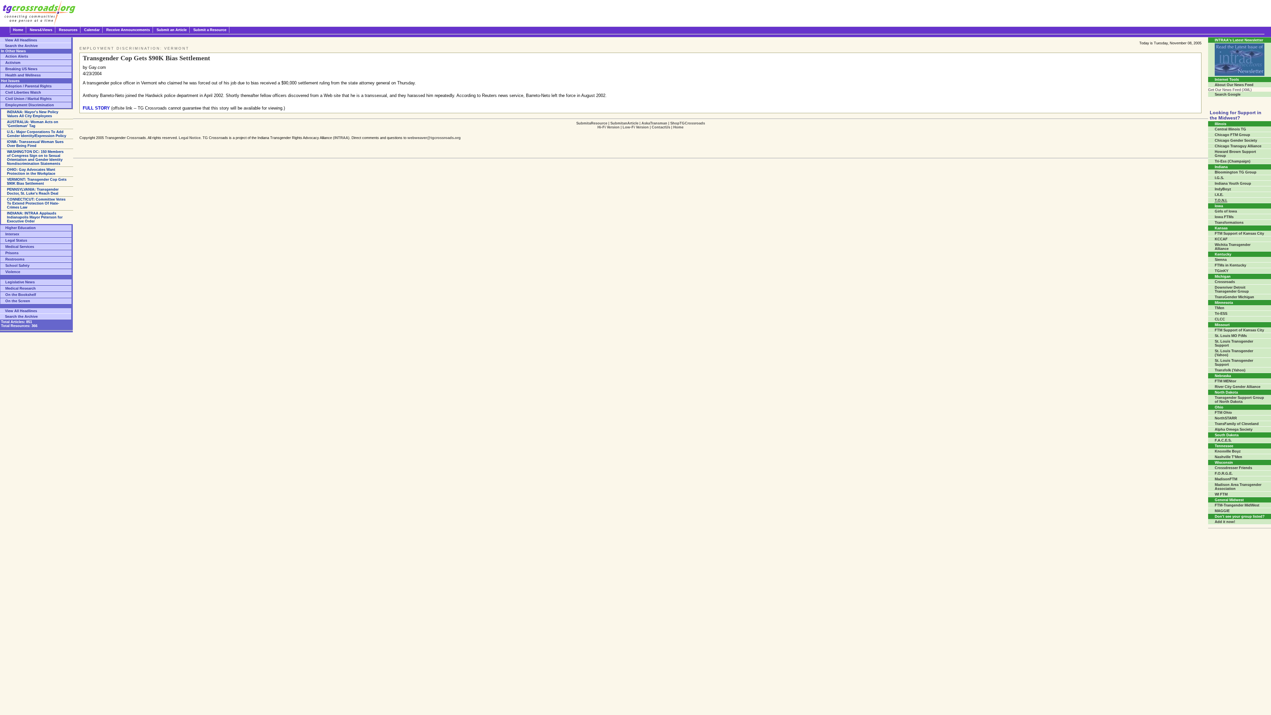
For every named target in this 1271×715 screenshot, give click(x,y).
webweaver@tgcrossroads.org (434, 138)
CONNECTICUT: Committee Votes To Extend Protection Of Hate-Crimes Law (36, 203)
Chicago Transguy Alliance (1238, 146)
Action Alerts (16, 56)
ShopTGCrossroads (687, 123)
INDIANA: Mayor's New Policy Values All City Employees (32, 114)
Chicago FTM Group (1232, 135)
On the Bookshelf (20, 295)
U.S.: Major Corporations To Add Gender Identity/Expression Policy (36, 134)
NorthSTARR (1226, 418)
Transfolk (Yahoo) (1230, 370)
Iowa (1219, 206)
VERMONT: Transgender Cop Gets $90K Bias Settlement (37, 181)
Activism (13, 63)
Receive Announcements (128, 30)
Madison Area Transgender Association (1238, 487)
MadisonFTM (1226, 479)
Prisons (12, 253)
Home (18, 30)
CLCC (1220, 319)
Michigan (1223, 276)
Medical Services (19, 247)
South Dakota (1227, 435)
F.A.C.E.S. (1223, 440)
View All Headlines (21, 40)
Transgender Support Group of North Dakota (1239, 400)
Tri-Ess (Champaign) (1232, 161)
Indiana (1221, 167)
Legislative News (20, 282)
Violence (12, 272)
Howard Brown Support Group (1235, 154)
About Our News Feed (1234, 85)
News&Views (41, 30)
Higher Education (20, 228)
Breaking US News (21, 69)
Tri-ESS (1221, 313)
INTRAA (341, 138)
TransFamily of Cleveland (1237, 424)
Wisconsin (1224, 462)
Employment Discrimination (29, 105)
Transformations (1229, 222)
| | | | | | (640, 125)
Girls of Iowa (1226, 211)
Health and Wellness (23, 75)
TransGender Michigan (1234, 297)
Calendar (92, 30)
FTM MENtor (1225, 381)
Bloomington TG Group (1235, 172)
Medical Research (20, 288)
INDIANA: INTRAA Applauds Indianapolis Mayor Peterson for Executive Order (35, 217)
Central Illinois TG (1230, 129)
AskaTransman (654, 123)
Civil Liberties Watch (23, 92)
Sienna (1221, 260)
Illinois (1220, 124)
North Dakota (1226, 392)
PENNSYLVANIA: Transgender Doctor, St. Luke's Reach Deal (33, 191)
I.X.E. (1219, 195)
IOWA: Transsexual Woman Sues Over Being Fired (35, 144)
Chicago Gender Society (1236, 140)
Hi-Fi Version (608, 127)
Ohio (1219, 407)
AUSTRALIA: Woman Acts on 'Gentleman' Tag (32, 124)
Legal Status (16, 240)
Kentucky (1223, 254)
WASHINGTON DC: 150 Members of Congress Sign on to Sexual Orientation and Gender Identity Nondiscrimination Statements (35, 158)
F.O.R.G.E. (1224, 473)
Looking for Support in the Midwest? (1235, 115)
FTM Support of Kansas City (1239, 233)
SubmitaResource (591, 123)
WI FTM (1221, 494)
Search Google (1228, 94)
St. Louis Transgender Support (1234, 343)
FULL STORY (96, 108)
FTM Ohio (1223, 412)
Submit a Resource (209, 30)
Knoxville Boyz (1228, 451)
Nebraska (1223, 376)
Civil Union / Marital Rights (28, 99)
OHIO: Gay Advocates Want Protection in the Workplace (31, 171)
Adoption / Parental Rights (28, 86)
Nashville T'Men (1228, 457)
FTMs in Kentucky (1230, 265)
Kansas (1221, 228)
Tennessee (1224, 446)
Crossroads (1225, 282)
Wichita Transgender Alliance (1232, 247)
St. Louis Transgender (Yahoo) (1234, 353)
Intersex (12, 234)
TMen (1219, 308)
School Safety (17, 265)
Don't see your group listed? (1240, 516)
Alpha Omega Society (1233, 429)
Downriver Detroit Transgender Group (1232, 289)
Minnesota (1224, 303)
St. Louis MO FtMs (1231, 336)
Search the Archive (21, 46)
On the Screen (17, 301)
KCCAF (1221, 239)
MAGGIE (1222, 511)
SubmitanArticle (624, 123)
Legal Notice (190, 138)
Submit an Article (172, 30)
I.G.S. (1219, 178)
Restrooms (14, 259)
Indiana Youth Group (1233, 183)
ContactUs (661, 127)
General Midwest (1229, 500)
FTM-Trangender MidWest (1237, 505)
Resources (68, 30)
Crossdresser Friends (1233, 468)
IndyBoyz (1223, 189)
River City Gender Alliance (1237, 387)
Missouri (1222, 325)
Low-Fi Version (636, 127)
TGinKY (1221, 271)
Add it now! (1225, 522)
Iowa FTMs (1224, 217)
